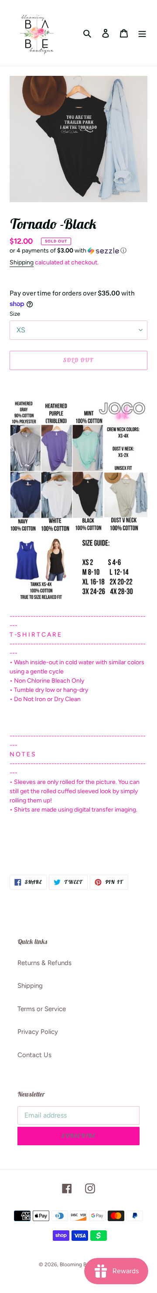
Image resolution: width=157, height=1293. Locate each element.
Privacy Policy (37, 1032)
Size (15, 313)
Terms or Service (41, 1009)
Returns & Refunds (44, 963)
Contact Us (34, 1055)
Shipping (22, 262)
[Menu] (142, 33)
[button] (68, 251)
